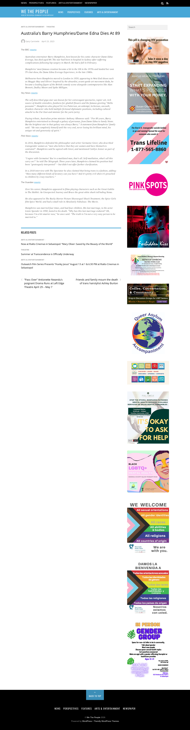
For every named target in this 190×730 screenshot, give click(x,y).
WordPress (87, 721)
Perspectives (36, 3)
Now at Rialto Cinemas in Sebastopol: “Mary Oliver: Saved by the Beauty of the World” (67, 244)
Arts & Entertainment (70, 3)
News (24, 3)
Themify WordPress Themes (106, 721)
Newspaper (91, 3)
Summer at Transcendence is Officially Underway (47, 254)
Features (51, 3)
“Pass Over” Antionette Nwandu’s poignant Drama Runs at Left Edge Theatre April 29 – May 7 (42, 283)
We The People (93, 717)
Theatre (50, 27)
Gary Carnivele (32, 41)
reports (33, 49)
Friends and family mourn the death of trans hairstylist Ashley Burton (98, 281)
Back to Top (95, 695)
